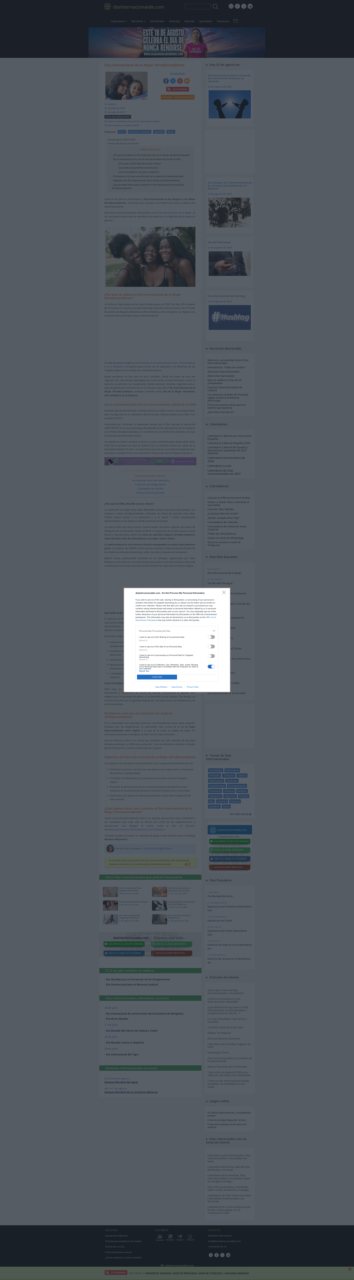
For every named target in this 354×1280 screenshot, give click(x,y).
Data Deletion (161, 687)
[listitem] (177, 630)
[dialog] (177, 640)
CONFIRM (157, 677)
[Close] (224, 593)
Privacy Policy (193, 687)
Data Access (177, 687)
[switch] (211, 637)
